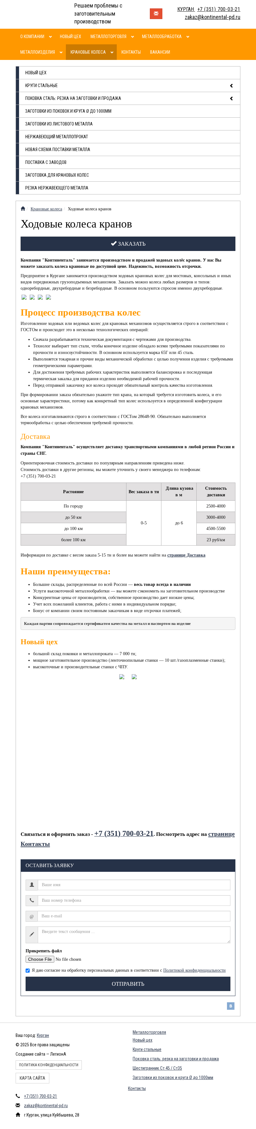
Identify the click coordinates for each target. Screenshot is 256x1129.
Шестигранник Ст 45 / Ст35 (157, 1068)
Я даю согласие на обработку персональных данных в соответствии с (129, 970)
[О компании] (51, 36)
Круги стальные (41, 85)
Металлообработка (162, 36)
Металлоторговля (108, 36)
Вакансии (160, 52)
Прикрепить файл (44, 951)
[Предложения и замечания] (156, 13)
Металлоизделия (37, 52)
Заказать (130, 244)
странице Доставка (186, 555)
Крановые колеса (88, 52)
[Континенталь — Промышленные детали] (23, 209)
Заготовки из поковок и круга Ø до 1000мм (68, 111)
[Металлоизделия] (62, 52)
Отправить (128, 984)
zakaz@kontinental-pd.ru (46, 1105)
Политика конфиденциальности (48, 1065)
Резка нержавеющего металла (56, 187)
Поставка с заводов (45, 162)
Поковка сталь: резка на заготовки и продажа (73, 98)
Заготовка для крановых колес (57, 175)
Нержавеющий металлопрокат (56, 136)
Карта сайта (32, 1078)
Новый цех (70, 36)
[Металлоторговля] (133, 36)
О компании (32, 36)
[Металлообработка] (189, 36)
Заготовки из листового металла (59, 123)
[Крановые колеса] (113, 52)
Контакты (131, 52)
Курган (43, 1035)
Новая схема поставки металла (57, 149)
